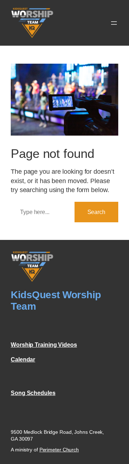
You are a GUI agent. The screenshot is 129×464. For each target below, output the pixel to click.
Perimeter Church (59, 449)
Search (96, 212)
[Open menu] (114, 23)
